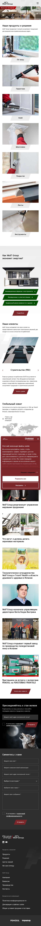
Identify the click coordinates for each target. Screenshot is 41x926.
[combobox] (20, 781)
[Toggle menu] (37, 3)
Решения (5, 858)
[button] (3, 370)
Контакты (6, 889)
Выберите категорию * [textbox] (12, 781)
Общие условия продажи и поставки (16, 908)
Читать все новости (20, 691)
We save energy (8, 866)
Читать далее (20, 391)
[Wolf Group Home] (7, 3)
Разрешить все (20, 479)
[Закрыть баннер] (38, 439)
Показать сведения (28, 472)
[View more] (20, 13)
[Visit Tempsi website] (26, 920)
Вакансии (6, 881)
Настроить (19, 485)
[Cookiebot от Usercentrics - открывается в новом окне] (25, 439)
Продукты (6, 854)
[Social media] (3, 842)
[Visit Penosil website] (15, 920)
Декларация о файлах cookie (13, 905)
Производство (7, 885)
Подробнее (20, 313)
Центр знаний (7, 862)
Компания (6, 878)
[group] (20, 370)
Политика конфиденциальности (14, 901)
